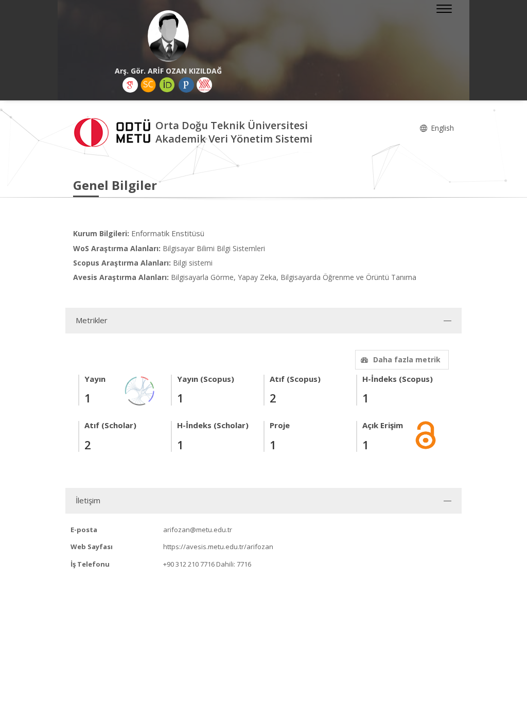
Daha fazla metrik (407, 359)
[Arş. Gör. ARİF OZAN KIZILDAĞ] (168, 36)
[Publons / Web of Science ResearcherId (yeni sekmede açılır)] (186, 85)
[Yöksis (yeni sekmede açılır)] (204, 85)
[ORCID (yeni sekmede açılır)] (167, 85)
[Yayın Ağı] (140, 390)
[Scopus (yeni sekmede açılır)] (148, 85)
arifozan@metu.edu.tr (197, 529)
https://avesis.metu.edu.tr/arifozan (218, 546)
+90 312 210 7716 (189, 564)
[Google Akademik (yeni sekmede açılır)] (130, 85)
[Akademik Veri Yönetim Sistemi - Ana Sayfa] (114, 131)
